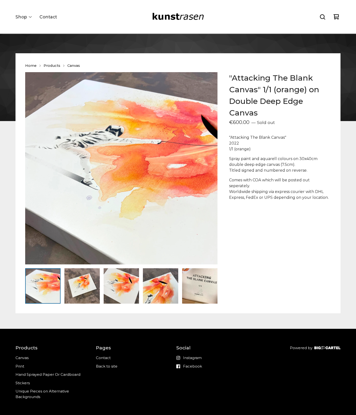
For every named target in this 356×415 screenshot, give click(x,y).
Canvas (73, 65)
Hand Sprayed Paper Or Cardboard (47, 374)
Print (19, 366)
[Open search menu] (322, 17)
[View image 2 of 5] (82, 286)
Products (52, 65)
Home (31, 65)
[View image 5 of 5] (199, 286)
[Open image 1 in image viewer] (121, 168)
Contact (48, 16)
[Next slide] (211, 168)
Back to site (106, 366)
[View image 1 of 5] (43, 286)
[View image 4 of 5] (160, 286)
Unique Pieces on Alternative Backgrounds (42, 394)
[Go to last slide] (32, 168)
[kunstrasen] (178, 17)
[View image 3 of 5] (121, 286)
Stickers (22, 383)
